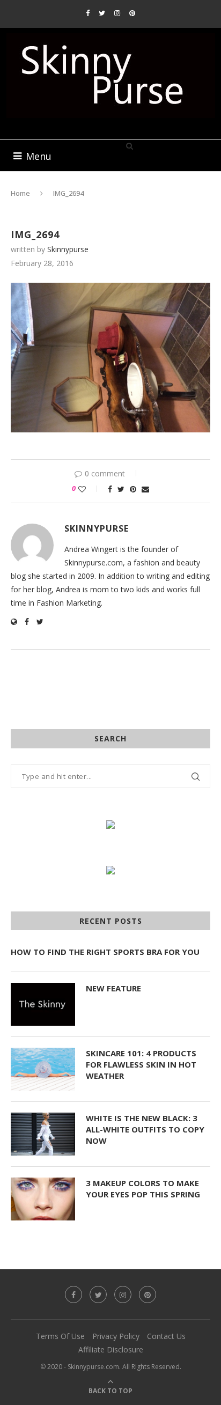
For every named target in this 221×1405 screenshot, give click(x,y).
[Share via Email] (145, 489)
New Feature (113, 988)
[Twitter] (102, 13)
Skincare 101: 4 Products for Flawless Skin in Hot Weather (141, 1064)
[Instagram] (117, 13)
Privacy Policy (115, 1336)
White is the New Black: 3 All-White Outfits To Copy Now (145, 1129)
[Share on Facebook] (110, 489)
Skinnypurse (68, 249)
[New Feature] (43, 1004)
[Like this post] (89, 489)
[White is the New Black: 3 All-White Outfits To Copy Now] (43, 1134)
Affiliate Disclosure (110, 1349)
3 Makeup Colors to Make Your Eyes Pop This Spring (143, 1189)
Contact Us (166, 1336)
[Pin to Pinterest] (133, 489)
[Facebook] (88, 13)
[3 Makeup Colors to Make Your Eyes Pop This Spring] (43, 1199)
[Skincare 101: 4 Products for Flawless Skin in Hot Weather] (43, 1069)
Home (20, 193)
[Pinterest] (132, 13)
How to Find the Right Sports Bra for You (105, 951)
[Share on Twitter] (120, 489)
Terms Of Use (60, 1336)
